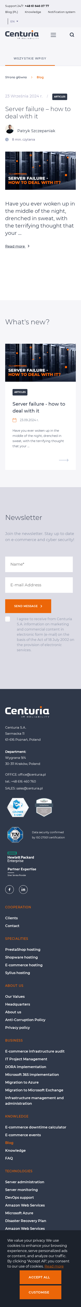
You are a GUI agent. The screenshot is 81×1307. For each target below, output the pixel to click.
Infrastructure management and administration (35, 1101)
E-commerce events (23, 1135)
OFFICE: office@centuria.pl (25, 775)
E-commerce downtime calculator (35, 1127)
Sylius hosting (17, 973)
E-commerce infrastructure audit (35, 1051)
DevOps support (19, 1198)
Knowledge (33, 12)
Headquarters (17, 1004)
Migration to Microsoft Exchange (34, 1090)
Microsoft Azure (19, 1213)
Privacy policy (17, 1028)
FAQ (9, 1158)
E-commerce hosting (24, 965)
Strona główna (16, 77)
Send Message (26, 606)
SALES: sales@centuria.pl (24, 788)
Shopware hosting (21, 957)
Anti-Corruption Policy (25, 1020)
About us (13, 1012)
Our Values (15, 997)
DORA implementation (25, 1067)
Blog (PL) (11, 12)
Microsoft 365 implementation (32, 1075)
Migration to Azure (22, 1082)
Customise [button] (39, 1292)
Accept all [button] (39, 1277)
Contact (12, 926)
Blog (9, 1143)
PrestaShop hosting (22, 950)
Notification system (61, 12)
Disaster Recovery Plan (25, 1221)
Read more (15, 246)
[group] (30, 61)
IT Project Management (26, 1059)
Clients (11, 918)
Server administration (24, 1182)
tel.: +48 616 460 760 (20, 781)
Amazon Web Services (25, 1205)
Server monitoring (21, 1190)
